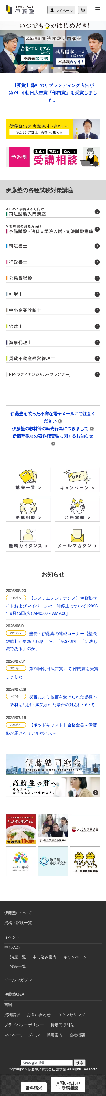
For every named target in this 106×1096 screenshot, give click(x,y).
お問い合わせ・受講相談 (68, 1085)
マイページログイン (22, 1035)
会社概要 (77, 1035)
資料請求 (12, 1014)
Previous (7, 44)
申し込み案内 (45, 957)
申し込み (12, 947)
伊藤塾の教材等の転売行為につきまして (51, 428)
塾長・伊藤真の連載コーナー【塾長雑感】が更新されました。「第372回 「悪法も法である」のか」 (51, 640)
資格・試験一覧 (18, 922)
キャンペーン (75, 957)
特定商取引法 (62, 1024)
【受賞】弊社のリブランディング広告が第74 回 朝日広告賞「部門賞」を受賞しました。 (53, 92)
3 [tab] (46, 68)
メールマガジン (18, 979)
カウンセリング (71, 1014)
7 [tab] (73, 68)
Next (99, 44)
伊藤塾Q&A (14, 994)
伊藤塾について (18, 912)
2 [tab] (39, 68)
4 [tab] (53, 68)
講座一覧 (18, 957)
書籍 (8, 1004)
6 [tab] (66, 68)
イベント (12, 937)
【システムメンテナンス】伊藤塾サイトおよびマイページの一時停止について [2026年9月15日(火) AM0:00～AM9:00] (52, 605)
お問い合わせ (39, 1014)
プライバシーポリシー (24, 1024)
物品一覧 (18, 966)
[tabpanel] (53, 47)
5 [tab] (60, 68)
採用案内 (54, 1035)
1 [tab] (32, 68)
